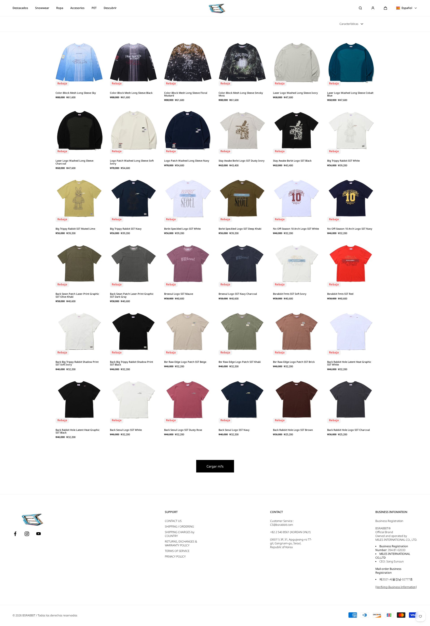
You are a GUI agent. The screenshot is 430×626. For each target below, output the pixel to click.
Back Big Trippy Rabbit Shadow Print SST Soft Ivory (77, 363)
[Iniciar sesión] (373, 8)
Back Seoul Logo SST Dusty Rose (183, 430)
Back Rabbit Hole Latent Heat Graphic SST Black (78, 431)
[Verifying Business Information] (396, 587)
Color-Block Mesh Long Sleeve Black (131, 93)
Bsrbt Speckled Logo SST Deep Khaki (240, 228)
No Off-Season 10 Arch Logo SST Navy (349, 228)
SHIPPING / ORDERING (179, 526)
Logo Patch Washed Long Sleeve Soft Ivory (132, 162)
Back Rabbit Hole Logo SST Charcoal (348, 430)
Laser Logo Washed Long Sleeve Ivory (295, 93)
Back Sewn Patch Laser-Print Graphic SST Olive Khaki (77, 295)
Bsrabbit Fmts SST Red (340, 294)
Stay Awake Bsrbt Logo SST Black (292, 160)
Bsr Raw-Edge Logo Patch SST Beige (185, 362)
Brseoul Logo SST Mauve (178, 294)
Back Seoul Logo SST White (126, 430)
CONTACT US (173, 521)
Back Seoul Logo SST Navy (234, 430)
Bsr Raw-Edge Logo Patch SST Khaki (240, 362)
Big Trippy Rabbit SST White (343, 160)
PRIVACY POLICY (175, 556)
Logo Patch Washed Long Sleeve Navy (186, 160)
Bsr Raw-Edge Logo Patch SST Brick (294, 362)
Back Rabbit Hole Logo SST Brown (293, 430)
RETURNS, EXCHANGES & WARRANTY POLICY (181, 543)
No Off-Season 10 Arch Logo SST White (296, 228)
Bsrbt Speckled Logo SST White (182, 228)
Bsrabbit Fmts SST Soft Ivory (289, 294)
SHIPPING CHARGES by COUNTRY (179, 534)
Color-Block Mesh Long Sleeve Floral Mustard (185, 94)
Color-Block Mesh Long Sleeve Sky (76, 93)
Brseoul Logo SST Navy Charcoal (238, 294)
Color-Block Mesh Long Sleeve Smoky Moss (241, 94)
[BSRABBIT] (215, 8)
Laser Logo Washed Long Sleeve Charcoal (74, 162)
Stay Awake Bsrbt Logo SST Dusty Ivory (241, 160)
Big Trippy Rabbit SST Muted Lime (75, 228)
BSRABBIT (28, 615)
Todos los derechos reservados (57, 615)
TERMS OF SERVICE (177, 551)
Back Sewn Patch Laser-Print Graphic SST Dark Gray (132, 295)
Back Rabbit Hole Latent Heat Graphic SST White (349, 363)
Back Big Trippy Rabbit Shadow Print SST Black (131, 363)
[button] (385, 8)
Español (407, 8)
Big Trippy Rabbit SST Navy (126, 228)
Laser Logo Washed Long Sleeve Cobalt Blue (350, 94)
